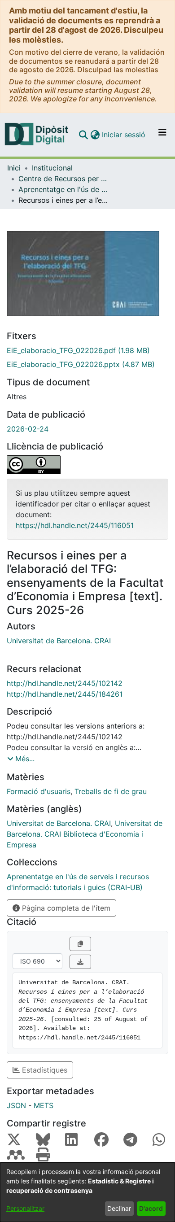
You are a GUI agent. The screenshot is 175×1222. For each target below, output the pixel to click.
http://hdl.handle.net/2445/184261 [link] (64, 694)
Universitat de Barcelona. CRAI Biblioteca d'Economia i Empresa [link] (84, 834)
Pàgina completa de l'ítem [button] (65, 907)
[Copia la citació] (80, 944)
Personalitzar (25, 1208)
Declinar (119, 1208)
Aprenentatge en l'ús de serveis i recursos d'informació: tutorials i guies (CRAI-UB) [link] (63, 189)
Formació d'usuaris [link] (38, 791)
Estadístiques (43, 1069)
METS (43, 1105)
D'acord (151, 1208)
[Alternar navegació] (162, 135)
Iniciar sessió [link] (124, 134)
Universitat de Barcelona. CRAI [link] (59, 640)
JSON (16, 1105)
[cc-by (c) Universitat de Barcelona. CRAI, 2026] (87, 464)
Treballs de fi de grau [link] (110, 791)
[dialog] (87, 1192)
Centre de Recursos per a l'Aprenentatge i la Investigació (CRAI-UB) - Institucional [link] (63, 178)
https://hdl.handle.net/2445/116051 (75, 525)
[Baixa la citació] (80, 962)
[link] (87, 350)
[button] (83, 134)
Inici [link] (14, 167)
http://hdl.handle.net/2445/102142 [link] (64, 683)
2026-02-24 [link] (27, 428)
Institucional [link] (52, 167)
